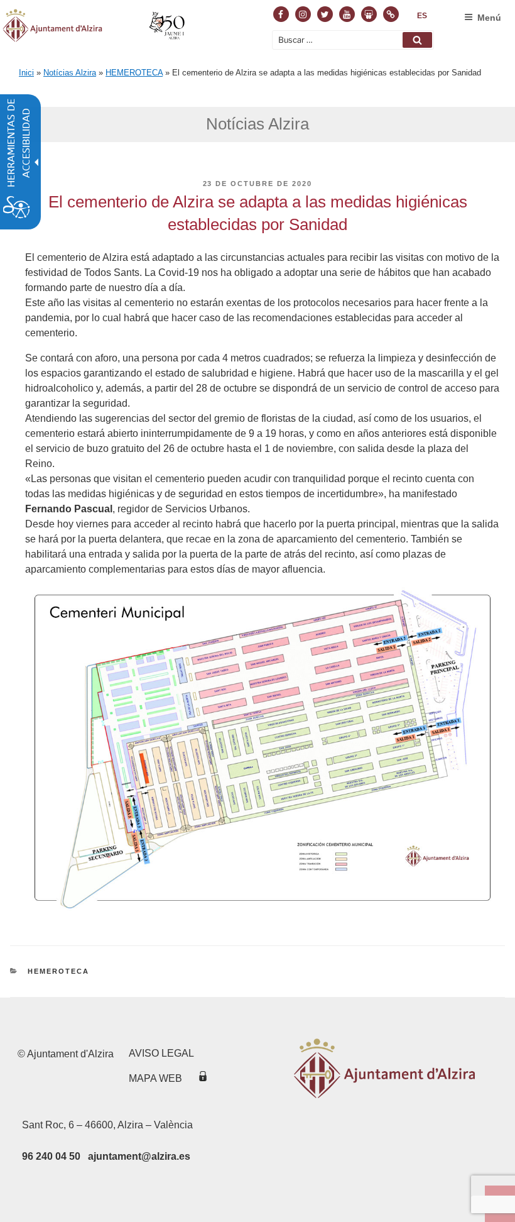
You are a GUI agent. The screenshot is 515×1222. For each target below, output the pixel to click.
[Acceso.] (203, 1078)
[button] (417, 40)
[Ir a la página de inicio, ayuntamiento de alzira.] (95, 27)
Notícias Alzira (69, 72)
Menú (489, 18)
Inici (26, 72)
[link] (422, 15)
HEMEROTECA (134, 72)
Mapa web (155, 1078)
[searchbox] (353, 40)
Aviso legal (161, 1053)
